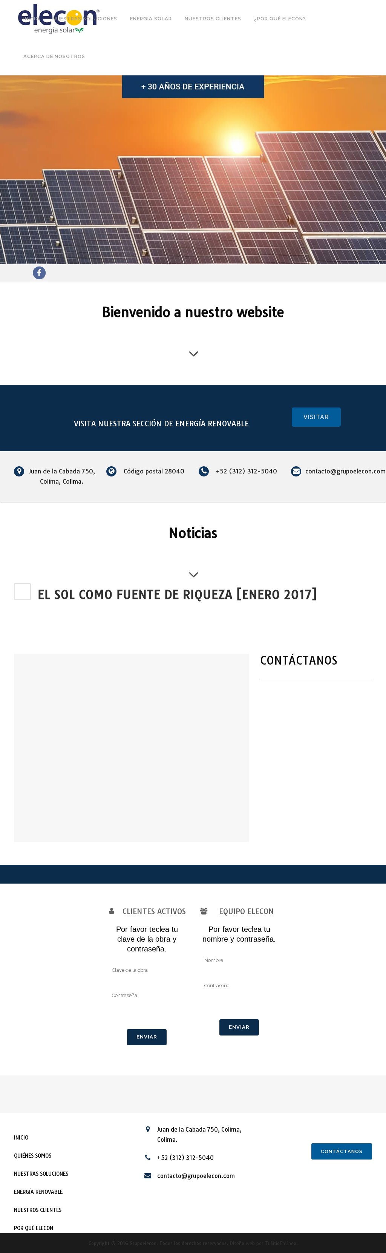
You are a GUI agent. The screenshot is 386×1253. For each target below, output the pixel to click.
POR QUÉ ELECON (33, 1228)
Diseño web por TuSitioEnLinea (263, 1243)
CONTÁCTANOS (342, 1151)
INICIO (21, 1137)
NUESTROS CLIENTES (37, 1210)
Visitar (316, 417)
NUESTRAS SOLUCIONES (41, 1173)
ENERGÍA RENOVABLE (38, 1192)
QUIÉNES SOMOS (32, 1155)
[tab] (193, 595)
